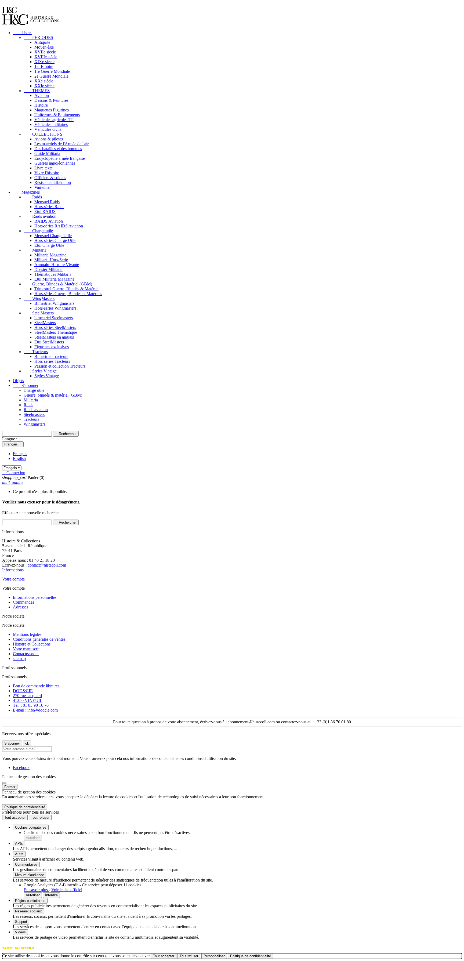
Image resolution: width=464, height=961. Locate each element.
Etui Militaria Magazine (54, 279)
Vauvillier (42, 187)
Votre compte (13, 579)
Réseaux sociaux (28, 911)
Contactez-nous (26, 653)
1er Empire (43, 66)
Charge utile (38, 231)
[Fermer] (4, 783)
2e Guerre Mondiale (51, 76)
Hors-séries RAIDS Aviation (58, 226)
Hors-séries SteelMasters (55, 327)
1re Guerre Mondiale (52, 71)
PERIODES (38, 37)
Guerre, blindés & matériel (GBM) (53, 395)
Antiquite (42, 42)
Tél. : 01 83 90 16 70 (31, 705)
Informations (13, 570)
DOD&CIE (23, 690)
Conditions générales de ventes (39, 639)
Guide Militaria (47, 153)
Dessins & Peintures (51, 100)
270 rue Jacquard (27, 695)
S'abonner (25, 385)
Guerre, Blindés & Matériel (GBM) (58, 284)
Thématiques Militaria (52, 274)
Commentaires (26, 864)
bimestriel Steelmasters (53, 318)
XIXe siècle (44, 61)
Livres (22, 32)
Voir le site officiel (66, 889)
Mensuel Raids (47, 202)
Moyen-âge (44, 47)
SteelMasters (39, 313)
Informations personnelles (34, 597)
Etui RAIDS (45, 211)
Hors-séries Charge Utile (55, 240)
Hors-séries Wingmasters (55, 308)
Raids (33, 197)
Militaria (35, 250)
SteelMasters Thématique (55, 332)
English (19, 458)
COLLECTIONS (43, 134)
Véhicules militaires (51, 124)
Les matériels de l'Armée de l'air (61, 144)
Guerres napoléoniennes (54, 163)
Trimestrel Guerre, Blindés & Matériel (66, 289)
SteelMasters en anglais (54, 337)
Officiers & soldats (50, 177)
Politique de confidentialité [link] (24, 807)
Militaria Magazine (50, 255)
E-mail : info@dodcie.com (35, 710)
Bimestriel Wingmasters (54, 303)
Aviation (41, 95)
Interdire (51, 895)
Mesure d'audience (29, 875)
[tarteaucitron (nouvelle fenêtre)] (18, 950)
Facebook (21, 767)
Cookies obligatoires (30, 827)
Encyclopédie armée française (59, 158)
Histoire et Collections (31, 644)
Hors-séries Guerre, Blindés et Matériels (68, 293)
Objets (18, 380)
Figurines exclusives (51, 346)
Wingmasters (34, 424)
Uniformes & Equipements (57, 115)
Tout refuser (40, 817)
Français (20, 453)
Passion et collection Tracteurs (59, 366)
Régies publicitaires (30, 901)
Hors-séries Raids (49, 206)
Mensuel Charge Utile (53, 235)
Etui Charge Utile (49, 245)
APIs (19, 844)
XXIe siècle (44, 86)
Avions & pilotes (48, 139)
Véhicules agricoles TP (54, 119)
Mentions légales (27, 634)
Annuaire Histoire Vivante (56, 264)
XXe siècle (43, 81)
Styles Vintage (40, 371)
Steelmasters (34, 414)
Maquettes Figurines (51, 110)
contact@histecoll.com (47, 565)
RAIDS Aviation (48, 221)
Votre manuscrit (26, 649)
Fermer (9, 787)
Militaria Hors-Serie (51, 260)
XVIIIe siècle (45, 57)
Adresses (20, 607)
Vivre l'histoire (46, 173)
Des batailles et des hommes (58, 148)
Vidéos (20, 932)
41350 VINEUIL (27, 700)
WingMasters (39, 298)
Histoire (41, 105)
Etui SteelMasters (49, 342)
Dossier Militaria (48, 269)
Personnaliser (214, 956)
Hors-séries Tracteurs (52, 361)
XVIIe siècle (45, 52)
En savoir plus (36, 889)
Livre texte (43, 168)
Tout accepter (15, 817)
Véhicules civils (47, 129)
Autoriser (33, 838)
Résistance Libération (52, 182)
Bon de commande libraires (36, 686)
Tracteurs (36, 351)
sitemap (19, 658)
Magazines (26, 192)
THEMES (37, 90)
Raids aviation (40, 216)
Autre (19, 854)
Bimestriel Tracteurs (51, 356)
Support (21, 922)
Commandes (23, 602)
